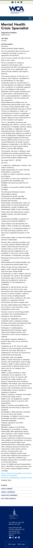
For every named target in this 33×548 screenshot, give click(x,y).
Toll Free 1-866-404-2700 (16, 529)
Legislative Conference (9, 495)
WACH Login (21, 544)
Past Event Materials (8, 499)
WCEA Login (11, 544)
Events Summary (7, 489)
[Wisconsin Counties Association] (14, 514)
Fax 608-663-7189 (14, 531)
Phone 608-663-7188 (15, 528)
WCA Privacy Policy (14, 533)
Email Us (11, 535)
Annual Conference (8, 492)
